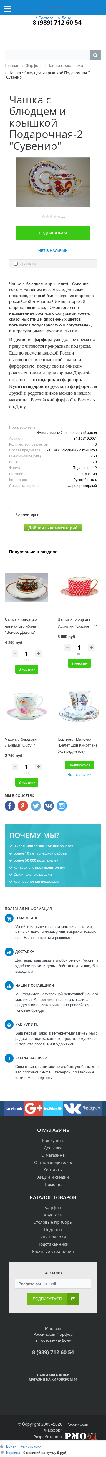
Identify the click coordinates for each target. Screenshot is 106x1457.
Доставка (53, 1148)
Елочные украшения (53, 1251)
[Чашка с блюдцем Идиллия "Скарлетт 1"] (79, 588)
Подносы (53, 1229)
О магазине (53, 1155)
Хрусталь (53, 1215)
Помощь (53, 1184)
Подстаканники (53, 1244)
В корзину (27, 669)
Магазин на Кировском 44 (53, 1379)
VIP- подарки (53, 1237)
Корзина (13, 1452)
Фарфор (53, 1207)
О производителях (53, 1162)
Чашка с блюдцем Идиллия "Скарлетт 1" (77, 623)
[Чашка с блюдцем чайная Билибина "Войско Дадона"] (26, 588)
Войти (11, 1446)
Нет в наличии (53, 250)
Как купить (53, 1140)
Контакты (53, 1170)
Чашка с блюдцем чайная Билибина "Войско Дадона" (21, 626)
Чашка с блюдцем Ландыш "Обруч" (21, 742)
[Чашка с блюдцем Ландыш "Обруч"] (26, 706)
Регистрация (31, 1446)
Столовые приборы (53, 1222)
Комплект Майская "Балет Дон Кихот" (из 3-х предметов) (77, 745)
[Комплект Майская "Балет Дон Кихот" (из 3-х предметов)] (79, 706)
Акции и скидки (53, 1177)
